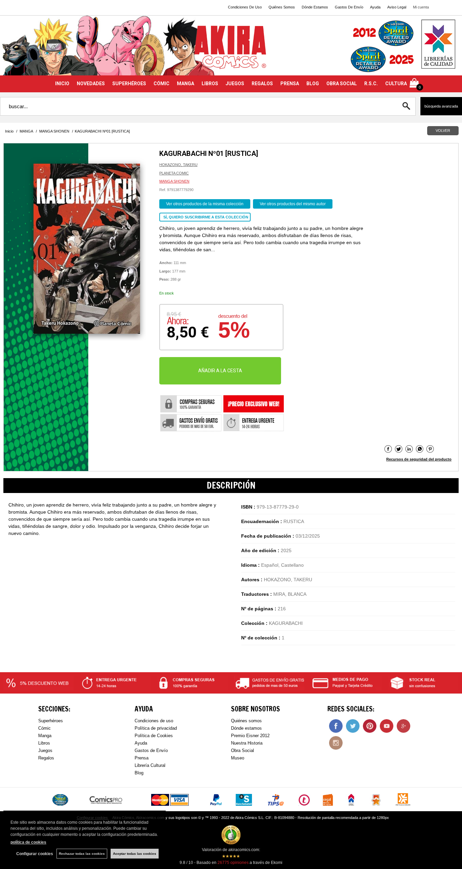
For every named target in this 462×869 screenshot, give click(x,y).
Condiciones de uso (154, 720)
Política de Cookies (154, 735)
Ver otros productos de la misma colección (205, 204)
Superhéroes (50, 720)
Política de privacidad (156, 728)
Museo (237, 757)
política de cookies (28, 842)
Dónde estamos (246, 728)
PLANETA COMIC (174, 173)
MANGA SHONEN (174, 181)
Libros (44, 743)
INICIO (62, 83)
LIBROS (210, 83)
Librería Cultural (150, 765)
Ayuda (375, 7)
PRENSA (289, 83)
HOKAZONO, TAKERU (178, 165)
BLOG (312, 83)
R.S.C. (371, 83)
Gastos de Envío (151, 750)
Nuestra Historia (246, 743)
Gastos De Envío (349, 7)
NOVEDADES (91, 83)
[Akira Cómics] (231, 49)
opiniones (233, 862)
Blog (139, 772)
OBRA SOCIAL (341, 83)
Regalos (46, 757)
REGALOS (262, 83)
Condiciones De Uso (245, 7)
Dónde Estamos (315, 7)
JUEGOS (235, 83)
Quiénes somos (246, 720)
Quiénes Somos (282, 7)
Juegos (45, 750)
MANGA (185, 83)
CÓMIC (161, 83)
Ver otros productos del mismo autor (293, 204)
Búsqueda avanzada (441, 106)
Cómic (44, 728)
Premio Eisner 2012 (250, 735)
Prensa (141, 757)
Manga (44, 735)
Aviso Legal (396, 7)
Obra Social (242, 750)
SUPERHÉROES (129, 83)
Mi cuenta (421, 7)
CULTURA (396, 83)
